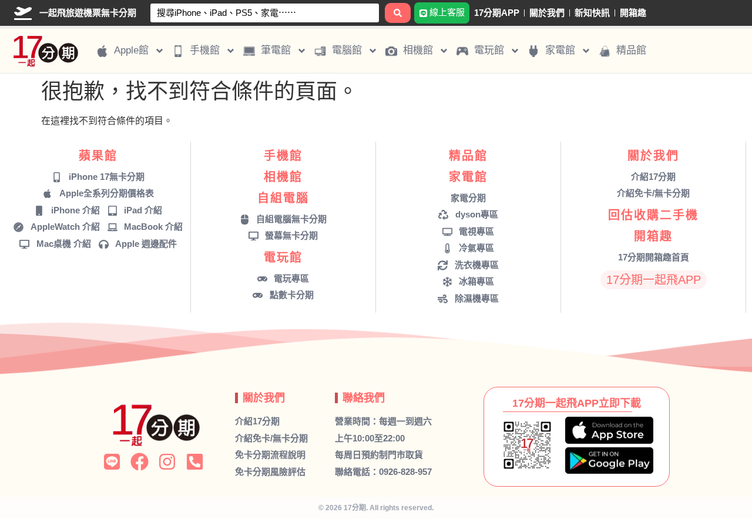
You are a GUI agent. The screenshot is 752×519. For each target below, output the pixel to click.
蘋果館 (98, 155)
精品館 (468, 155)
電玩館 (283, 257)
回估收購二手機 (653, 215)
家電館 (468, 176)
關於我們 (547, 13)
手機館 (283, 155)
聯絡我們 (364, 398)
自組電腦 (283, 198)
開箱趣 (633, 13)
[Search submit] (398, 13)
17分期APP (496, 13)
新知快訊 (592, 13)
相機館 (283, 176)
